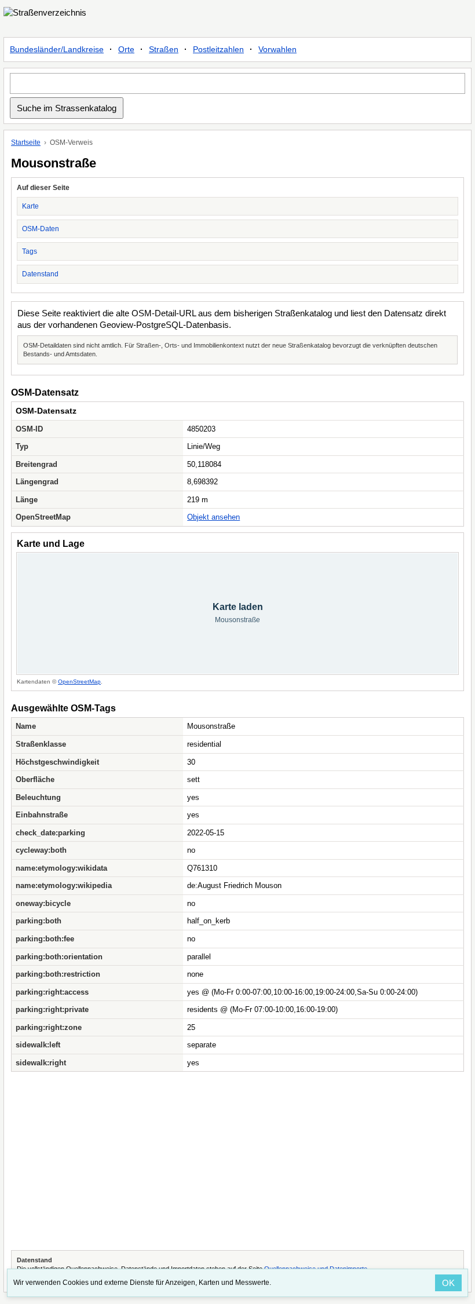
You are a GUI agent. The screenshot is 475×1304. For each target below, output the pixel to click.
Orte (126, 49)
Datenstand (40, 274)
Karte (30, 206)
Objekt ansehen (213, 517)
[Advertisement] (237, 1161)
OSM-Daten (40, 229)
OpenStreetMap (79, 681)
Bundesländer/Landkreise (57, 49)
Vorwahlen (277, 49)
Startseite (26, 142)
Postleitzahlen (218, 49)
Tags (29, 251)
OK (448, 1283)
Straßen (163, 49)
